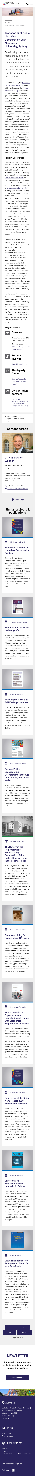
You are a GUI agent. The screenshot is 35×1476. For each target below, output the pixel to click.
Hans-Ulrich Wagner (19, 364)
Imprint (5, 1448)
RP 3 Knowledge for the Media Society (21, 347)
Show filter (19, 500)
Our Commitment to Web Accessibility (16, 1454)
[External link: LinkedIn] (13, 1470)
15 (10, 1332)
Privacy (5, 1451)
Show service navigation (12, 1464)
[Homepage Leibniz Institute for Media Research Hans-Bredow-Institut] (10, 5)
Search (27, 3)
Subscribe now (17, 1377)
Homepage (8, 20)
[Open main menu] (31, 3)
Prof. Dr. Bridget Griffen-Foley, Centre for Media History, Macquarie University (20, 402)
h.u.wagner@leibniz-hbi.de (17, 489)
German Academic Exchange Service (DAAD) (19, 381)
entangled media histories (17, 188)
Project (7, 22)
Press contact (7, 1436)
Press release (7, 1433)
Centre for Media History (14, 178)
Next (24, 1332)
